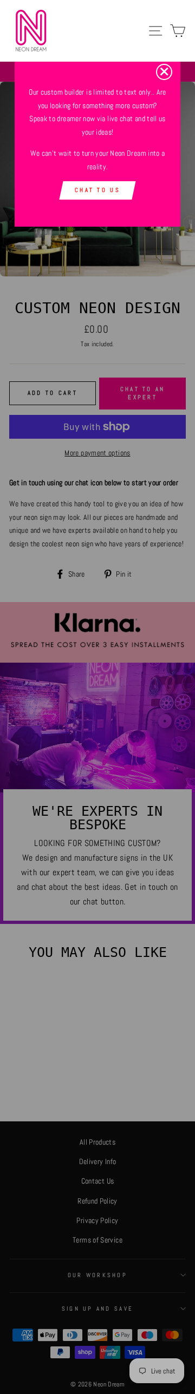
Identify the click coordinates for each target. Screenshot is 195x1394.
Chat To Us (97, 190)
